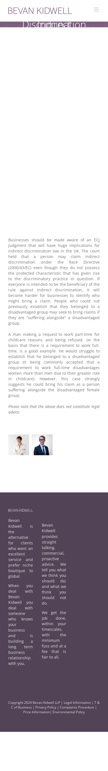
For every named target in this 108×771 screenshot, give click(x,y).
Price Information (36, 712)
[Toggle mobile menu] (97, 9)
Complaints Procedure (77, 707)
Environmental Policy (69, 712)
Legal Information (77, 702)
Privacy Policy (46, 707)
